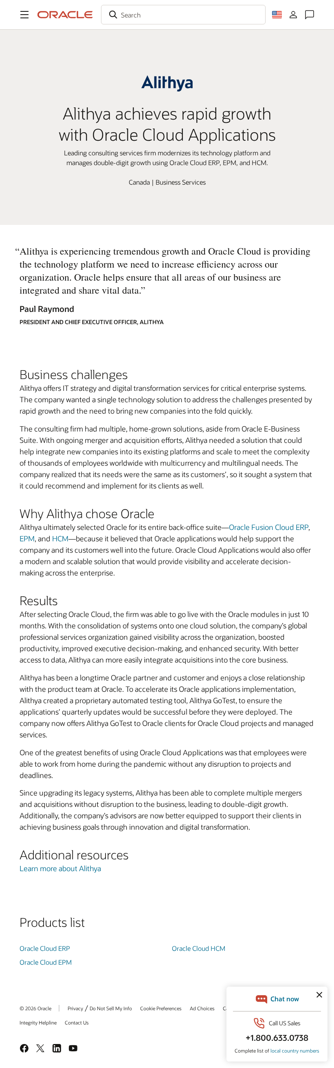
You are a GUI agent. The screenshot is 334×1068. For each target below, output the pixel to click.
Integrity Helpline (38, 1022)
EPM (27, 538)
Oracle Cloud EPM (46, 962)
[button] (24, 15)
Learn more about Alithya (60, 868)
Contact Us (77, 1022)
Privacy (75, 1008)
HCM (60, 538)
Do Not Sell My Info (111, 1008)
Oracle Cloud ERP (45, 948)
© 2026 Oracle (35, 1008)
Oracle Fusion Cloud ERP (268, 527)
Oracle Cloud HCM (198, 948)
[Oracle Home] (65, 14)
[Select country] (277, 15)
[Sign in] (293, 15)
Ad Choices (202, 1008)
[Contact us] (309, 15)
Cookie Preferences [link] (161, 1008)
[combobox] (183, 14)
